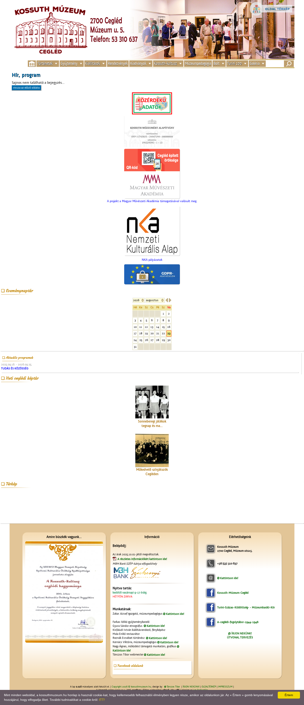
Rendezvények (118, 63)
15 (163, 327)
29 (163, 340)
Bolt (216, 63)
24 (135, 340)
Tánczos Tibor (173, 686)
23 (168, 333)
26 (146, 340)
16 (168, 327)
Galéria (254, 63)
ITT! (102, 699)
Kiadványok (138, 63)
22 (163, 333)
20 (152, 333)
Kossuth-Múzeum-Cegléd (233, 592)
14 (157, 327)
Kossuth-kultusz (165, 63)
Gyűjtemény (69, 63)
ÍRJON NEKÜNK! (191, 686)
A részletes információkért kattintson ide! (143, 559)
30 (168, 340)
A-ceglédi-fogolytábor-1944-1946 (237, 622)
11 (140, 327)
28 (157, 340)
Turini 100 (234, 63)
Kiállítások (92, 63)
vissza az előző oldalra (26, 87)
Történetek (45, 63)
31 (135, 346)
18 (140, 333)
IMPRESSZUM (225, 686)
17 (135, 333)
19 (146, 333)
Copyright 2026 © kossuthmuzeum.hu (131, 686)
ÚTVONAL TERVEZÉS (240, 637)
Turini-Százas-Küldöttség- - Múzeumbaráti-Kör (246, 607)
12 (146, 327)
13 (151, 327)
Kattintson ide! (175, 613)
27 (151, 340)
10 (135, 327)
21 (157, 333)
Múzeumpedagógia (198, 63)
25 (140, 340)
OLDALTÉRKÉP (209, 686)
